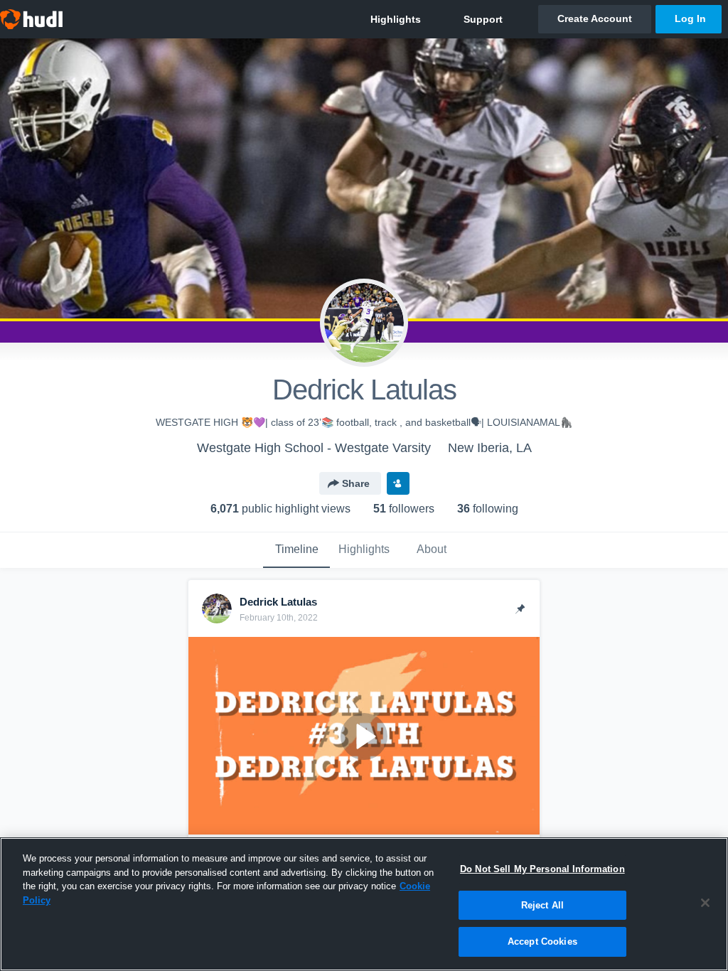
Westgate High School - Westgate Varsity (314, 448)
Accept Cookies (542, 941)
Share (356, 483)
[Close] (705, 902)
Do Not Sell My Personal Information (542, 869)
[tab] (296, 550)
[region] (364, 904)
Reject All (542, 905)
